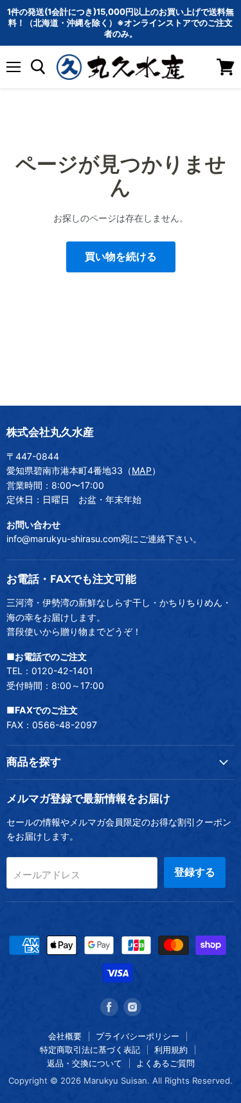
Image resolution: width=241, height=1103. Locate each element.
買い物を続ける (121, 256)
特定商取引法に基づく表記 (90, 1049)
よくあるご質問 (165, 1063)
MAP (142, 470)
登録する (194, 872)
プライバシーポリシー (137, 1036)
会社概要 (65, 1036)
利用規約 (171, 1049)
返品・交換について (84, 1063)
